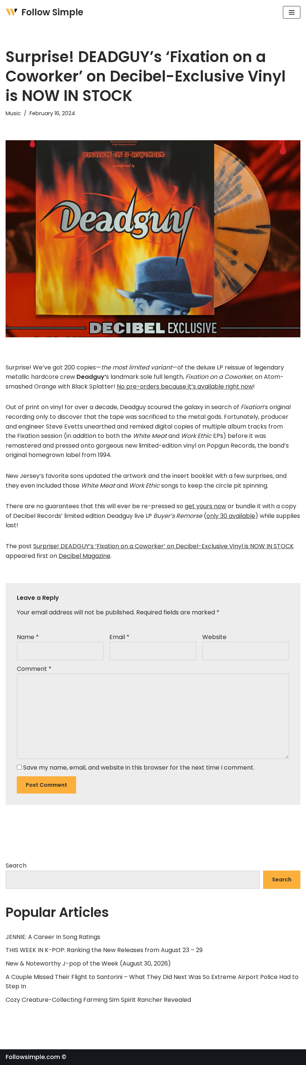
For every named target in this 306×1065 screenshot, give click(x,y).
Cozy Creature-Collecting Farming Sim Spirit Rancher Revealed (98, 999)
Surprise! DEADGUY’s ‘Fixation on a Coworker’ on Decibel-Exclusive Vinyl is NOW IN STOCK (163, 546)
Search (16, 865)
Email (119, 637)
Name (28, 637)
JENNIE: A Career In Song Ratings (53, 937)
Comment (34, 669)
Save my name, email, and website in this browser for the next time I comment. (139, 767)
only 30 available (230, 516)
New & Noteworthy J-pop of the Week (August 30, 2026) (88, 963)
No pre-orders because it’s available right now (185, 386)
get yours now (205, 506)
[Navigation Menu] (291, 12)
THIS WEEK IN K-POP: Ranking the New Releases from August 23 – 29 (104, 950)
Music (13, 113)
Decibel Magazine (84, 556)
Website (214, 637)
